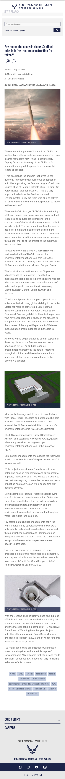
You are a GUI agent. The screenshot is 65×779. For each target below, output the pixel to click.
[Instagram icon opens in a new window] (28, 767)
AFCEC (21, 673)
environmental (24, 678)
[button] (5, 6)
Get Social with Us (32, 741)
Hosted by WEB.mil (32, 775)
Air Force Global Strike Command (20, 688)
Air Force (30, 673)
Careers (10, 727)
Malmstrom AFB (40, 688)
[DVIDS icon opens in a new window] (45, 767)
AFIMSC (12, 673)
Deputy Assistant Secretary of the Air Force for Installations (29, 683)
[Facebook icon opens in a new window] (20, 767)
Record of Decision (39, 678)
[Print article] (8, 61)
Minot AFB (52, 688)
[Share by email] (13, 61)
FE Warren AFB (32, 693)
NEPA (54, 683)
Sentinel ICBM (41, 673)
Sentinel (52, 673)
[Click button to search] (57, 30)
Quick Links (12, 719)
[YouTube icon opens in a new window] (36, 767)
